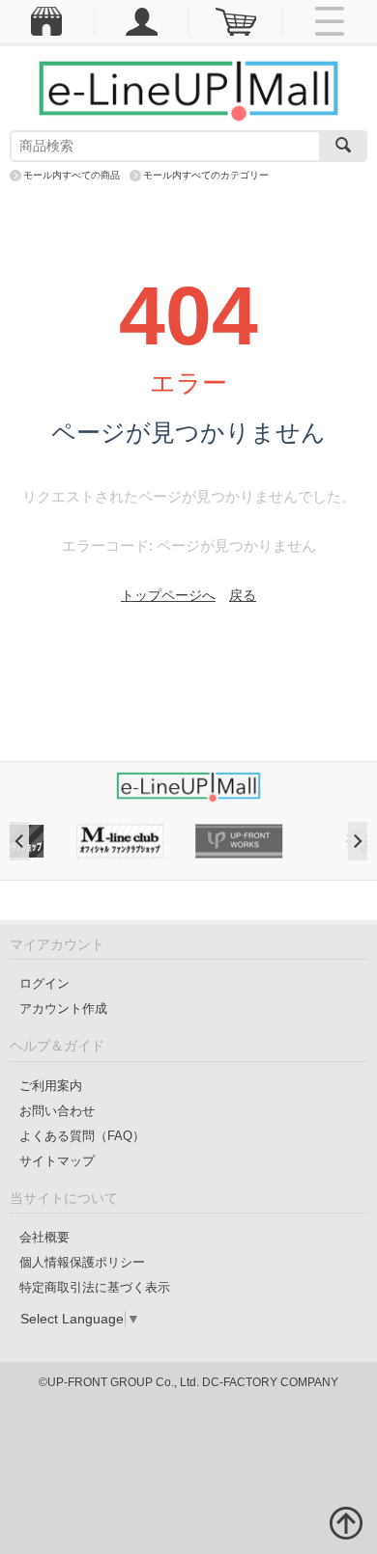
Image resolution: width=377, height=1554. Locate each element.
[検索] (343, 146)
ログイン (44, 983)
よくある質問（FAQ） (82, 1136)
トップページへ (168, 595)
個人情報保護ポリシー (82, 1262)
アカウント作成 (63, 1008)
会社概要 (44, 1237)
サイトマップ (57, 1161)
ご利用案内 (50, 1085)
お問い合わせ (57, 1111)
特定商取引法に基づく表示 (94, 1287)
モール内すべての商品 (71, 175)
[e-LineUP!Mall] (188, 89)
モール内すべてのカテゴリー (206, 175)
